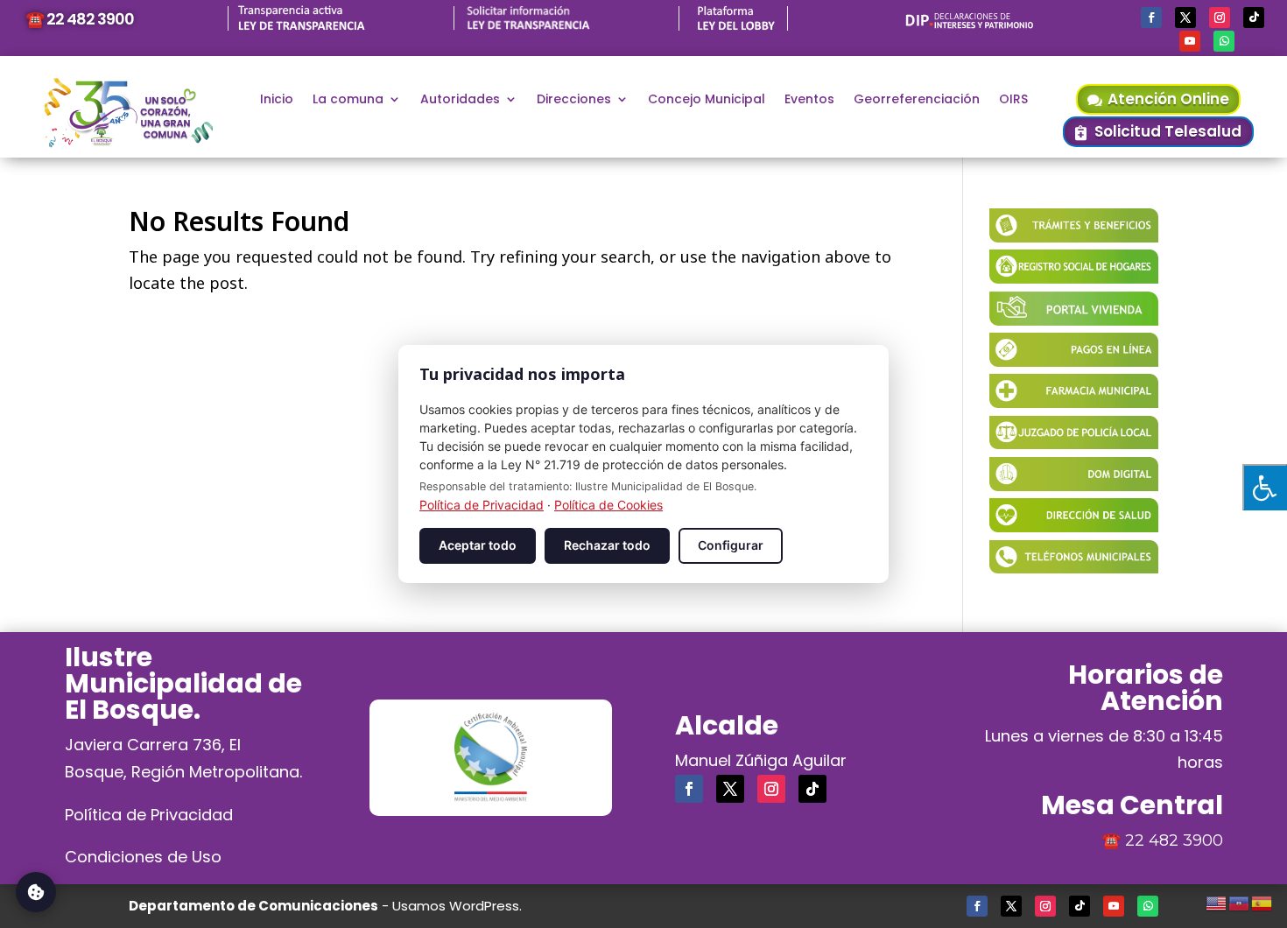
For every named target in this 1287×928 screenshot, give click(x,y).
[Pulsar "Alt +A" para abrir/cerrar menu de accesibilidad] (1264, 487)
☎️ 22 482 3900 (79, 19)
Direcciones (574, 100)
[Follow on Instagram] (1219, 17)
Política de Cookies (608, 504)
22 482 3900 (1174, 840)
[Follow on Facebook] (1151, 17)
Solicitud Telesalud (1167, 131)
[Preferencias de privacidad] (36, 892)
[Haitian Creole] (1239, 900)
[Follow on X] (1185, 17)
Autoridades (460, 100)
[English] (1217, 900)
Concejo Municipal (706, 100)
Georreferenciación (917, 100)
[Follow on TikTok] (1253, 17)
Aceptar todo (478, 545)
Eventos (809, 100)
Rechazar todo (607, 545)
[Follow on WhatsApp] (1223, 41)
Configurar (730, 545)
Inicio (276, 100)
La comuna (348, 100)
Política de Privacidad (149, 815)
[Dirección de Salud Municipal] (1073, 526)
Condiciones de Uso (143, 857)
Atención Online (1168, 98)
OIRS (1013, 100)
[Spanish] (1262, 900)
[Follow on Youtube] (1189, 41)
